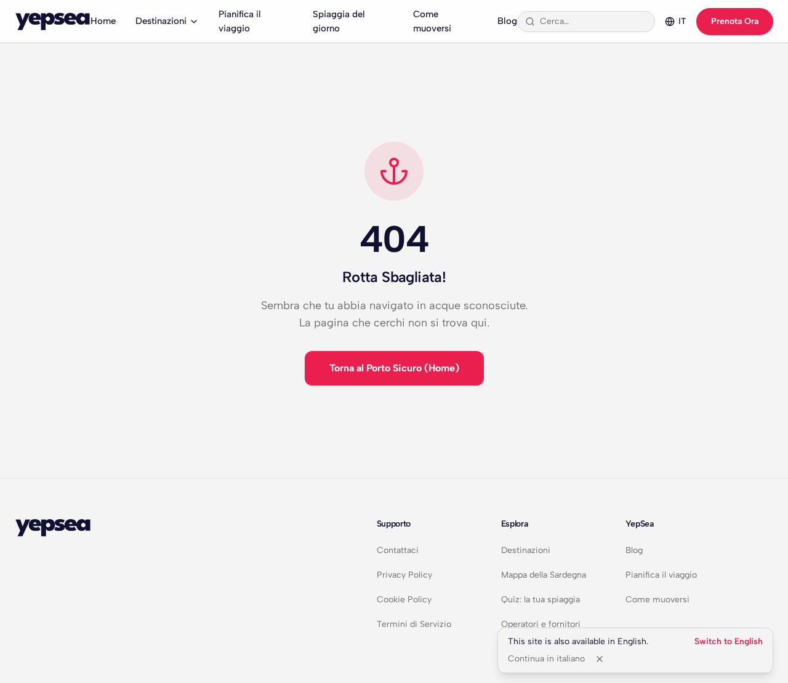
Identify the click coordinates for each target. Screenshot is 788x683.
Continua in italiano (546, 658)
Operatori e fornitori (541, 624)
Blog (507, 20)
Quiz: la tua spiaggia (540, 599)
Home (103, 20)
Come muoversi (432, 21)
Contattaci (398, 550)
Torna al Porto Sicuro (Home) (394, 368)
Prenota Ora (734, 21)
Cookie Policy (404, 599)
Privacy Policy (404, 575)
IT (682, 21)
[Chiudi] (600, 659)
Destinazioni (161, 20)
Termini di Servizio (414, 624)
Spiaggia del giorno (339, 21)
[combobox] (593, 21)
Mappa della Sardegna (543, 575)
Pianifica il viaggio (240, 21)
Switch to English (728, 641)
